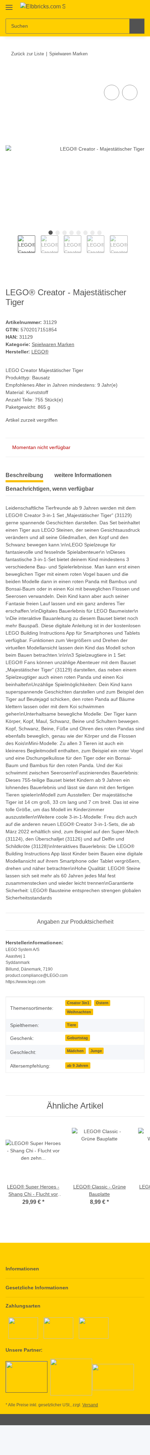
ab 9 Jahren (77, 1065)
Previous (12, 247)
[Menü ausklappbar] (9, 4)
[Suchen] (136, 26)
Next (134, 247)
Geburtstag (77, 1038)
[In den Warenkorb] (11, 75)
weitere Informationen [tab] (83, 475)
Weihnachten (79, 1012)
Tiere (71, 1025)
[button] (117, 8)
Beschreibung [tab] (24, 475)
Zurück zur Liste (27, 53)
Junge (96, 1051)
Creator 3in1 (78, 1003)
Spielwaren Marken (53, 344)
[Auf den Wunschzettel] (129, 92)
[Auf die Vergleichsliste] (111, 92)
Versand (90, 1404)
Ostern (102, 1003)
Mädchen (75, 1051)
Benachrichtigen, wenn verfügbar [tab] (50, 489)
